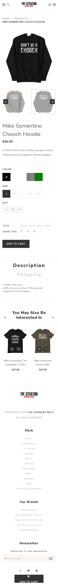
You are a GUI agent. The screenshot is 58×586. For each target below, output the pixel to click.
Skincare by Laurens (29, 525)
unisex (47, 225)
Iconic (29, 438)
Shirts (29, 458)
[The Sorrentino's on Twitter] (28, 570)
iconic (32, 225)
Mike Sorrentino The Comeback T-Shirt (15, 362)
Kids (29, 483)
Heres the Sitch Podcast (29, 520)
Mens (29, 473)
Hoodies (29, 463)
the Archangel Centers (29, 515)
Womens (29, 478)
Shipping (29, 274)
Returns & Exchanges (29, 488)
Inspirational (29, 443)
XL (30, 193)
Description (29, 265)
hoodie (24, 225)
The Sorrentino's (40, 412)
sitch (40, 225)
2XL (38, 193)
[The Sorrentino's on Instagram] (36, 570)
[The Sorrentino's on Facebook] (20, 570)
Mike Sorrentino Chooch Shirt (43, 362)
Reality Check (29, 509)
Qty (5, 202)
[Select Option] (12, 349)
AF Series (29, 448)
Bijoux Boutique (29, 530)
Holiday (29, 453)
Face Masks (29, 468)
